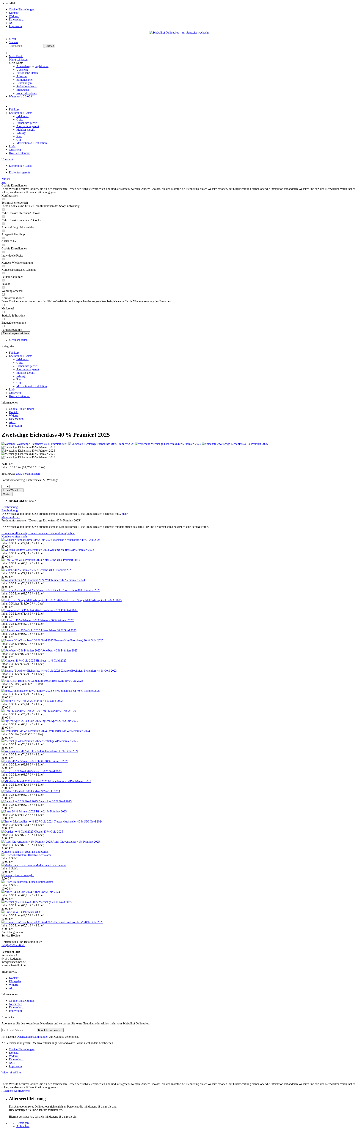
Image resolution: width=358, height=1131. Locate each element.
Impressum (15, 26)
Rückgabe (15, 981)
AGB (12, 22)
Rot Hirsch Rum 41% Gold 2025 (63, 680)
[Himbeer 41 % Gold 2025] (18, 660)
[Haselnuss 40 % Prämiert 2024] (21, 610)
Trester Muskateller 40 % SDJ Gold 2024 (78, 821)
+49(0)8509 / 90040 (13, 945)
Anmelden (22, 66)
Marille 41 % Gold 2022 (48, 700)
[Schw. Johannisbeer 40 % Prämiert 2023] (27, 690)
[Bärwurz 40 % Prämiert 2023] (20, 620)
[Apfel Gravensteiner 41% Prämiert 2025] (26, 841)
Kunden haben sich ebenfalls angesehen (51, 533)
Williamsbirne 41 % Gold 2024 (60, 751)
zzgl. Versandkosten (28, 473)
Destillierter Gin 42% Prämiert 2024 (69, 731)
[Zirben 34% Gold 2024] (17, 791)
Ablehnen (7, 1090)
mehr (124, 513)
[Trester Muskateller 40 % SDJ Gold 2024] (27, 821)
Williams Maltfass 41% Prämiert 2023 (72, 549)
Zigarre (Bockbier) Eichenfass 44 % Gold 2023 (89, 670)
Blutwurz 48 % (32, 912)
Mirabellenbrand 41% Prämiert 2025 (69, 781)
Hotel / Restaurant (19, 396)
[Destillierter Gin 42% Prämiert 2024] (24, 731)
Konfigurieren (22, 1090)
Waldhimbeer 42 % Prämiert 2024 (65, 580)
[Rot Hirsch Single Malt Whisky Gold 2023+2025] (32, 600)
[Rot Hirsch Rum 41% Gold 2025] (22, 680)
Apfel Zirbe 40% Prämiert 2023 (61, 559)
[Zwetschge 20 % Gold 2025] (19, 801)
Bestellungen (24, 83)
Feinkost (14, 352)
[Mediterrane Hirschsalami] (18, 865)
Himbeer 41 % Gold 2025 (51, 660)
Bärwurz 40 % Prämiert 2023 (57, 620)
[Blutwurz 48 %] (12, 912)
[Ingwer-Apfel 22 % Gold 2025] (21, 720)
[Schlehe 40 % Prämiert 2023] (20, 570)
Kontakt (13, 12)
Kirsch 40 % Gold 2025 (47, 771)
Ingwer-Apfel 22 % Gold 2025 (60, 720)
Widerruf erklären (26, 93)
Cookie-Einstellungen (21, 9)
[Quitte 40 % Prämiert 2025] (19, 761)
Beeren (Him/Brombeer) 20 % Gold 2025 (78, 640)
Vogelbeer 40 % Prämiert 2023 (59, 650)
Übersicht (22, 69)
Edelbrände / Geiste (20, 356)
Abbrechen (22, 1126)
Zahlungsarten (24, 79)
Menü (12, 38)
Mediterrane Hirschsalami (50, 865)
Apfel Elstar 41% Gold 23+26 (58, 710)
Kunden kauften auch (14, 533)
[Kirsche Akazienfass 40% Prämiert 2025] (27, 590)
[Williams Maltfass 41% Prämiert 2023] (25, 549)
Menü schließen (18, 59)
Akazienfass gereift (27, 369)
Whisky (21, 376)
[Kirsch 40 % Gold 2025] (17, 771)
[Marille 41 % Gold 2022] (17, 700)
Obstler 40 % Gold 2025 (48, 831)
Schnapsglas (27, 875)
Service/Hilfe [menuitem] (17, 14)
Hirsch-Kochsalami (39, 855)
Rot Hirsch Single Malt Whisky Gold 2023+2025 (92, 600)
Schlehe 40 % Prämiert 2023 (55, 570)
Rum (19, 379)
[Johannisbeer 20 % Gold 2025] (21, 630)
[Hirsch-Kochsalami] (14, 855)
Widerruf (14, 16)
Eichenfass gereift (26, 366)
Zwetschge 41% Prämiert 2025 (60, 741)
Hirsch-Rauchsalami (41, 881)
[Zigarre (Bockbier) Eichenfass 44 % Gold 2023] (31, 670)
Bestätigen (22, 1122)
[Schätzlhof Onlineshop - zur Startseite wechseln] (179, 32)
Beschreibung (9, 507)
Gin (18, 382)
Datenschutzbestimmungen (32, 1036)
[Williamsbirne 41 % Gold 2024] (21, 751)
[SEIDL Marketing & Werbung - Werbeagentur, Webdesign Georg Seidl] (5, 1080)
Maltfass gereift (25, 372)
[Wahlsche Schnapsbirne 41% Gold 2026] (27, 539)
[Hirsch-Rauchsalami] (15, 881)
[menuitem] (183, 9)
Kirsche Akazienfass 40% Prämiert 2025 (76, 590)
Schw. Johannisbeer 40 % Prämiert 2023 (76, 690)
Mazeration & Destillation (31, 386)
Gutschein (15, 392)
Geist (19, 362)
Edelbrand (22, 359)
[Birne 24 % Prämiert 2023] (18, 811)
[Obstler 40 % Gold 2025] (17, 831)
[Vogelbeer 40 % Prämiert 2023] (21, 650)
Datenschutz (16, 19)
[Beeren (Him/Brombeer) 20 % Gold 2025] (27, 640)
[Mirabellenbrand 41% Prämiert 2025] (24, 781)
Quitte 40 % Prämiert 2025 (52, 761)
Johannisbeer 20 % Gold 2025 (58, 630)
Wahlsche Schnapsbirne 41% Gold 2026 (76, 539)
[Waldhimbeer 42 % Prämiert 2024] (23, 580)
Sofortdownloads (26, 86)
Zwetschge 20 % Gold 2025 (55, 801)
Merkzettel (22, 89)
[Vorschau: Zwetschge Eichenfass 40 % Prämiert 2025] (34, 443)
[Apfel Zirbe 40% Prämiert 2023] (21, 559)
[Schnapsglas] (10, 875)
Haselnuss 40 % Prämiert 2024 (59, 610)
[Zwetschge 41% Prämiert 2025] (21, 741)
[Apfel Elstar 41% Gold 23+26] (20, 710)
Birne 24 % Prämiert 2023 (51, 811)
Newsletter (15, 1004)
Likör (12, 389)
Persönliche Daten (27, 73)
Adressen (21, 76)
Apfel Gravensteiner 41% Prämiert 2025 (76, 841)
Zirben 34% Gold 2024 (46, 791)
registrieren (41, 66)
